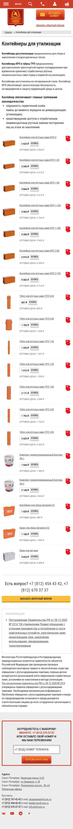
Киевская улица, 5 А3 (32, 778)
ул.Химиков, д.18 (30, 781)
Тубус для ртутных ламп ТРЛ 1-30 (36, 341)
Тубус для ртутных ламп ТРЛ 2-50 (36, 409)
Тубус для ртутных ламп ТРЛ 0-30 (36, 296)
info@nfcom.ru (37, 806)
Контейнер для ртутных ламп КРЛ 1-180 (40, 228)
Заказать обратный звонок (50, 25)
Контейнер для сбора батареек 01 (37, 505)
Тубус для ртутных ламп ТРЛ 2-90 (36, 432)
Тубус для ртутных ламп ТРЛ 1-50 (36, 364)
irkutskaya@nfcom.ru (40, 799)
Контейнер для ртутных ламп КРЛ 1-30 (39, 160)
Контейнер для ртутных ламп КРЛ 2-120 (40, 273)
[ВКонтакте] (4, 814)
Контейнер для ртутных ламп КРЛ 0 (37, 137)
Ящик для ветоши (28, 550)
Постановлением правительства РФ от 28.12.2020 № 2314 (33, 683)
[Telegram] (21, 814)
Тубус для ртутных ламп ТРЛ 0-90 (36, 318)
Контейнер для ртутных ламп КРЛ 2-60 (39, 250)
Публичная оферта (12, 789)
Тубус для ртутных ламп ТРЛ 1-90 (36, 386)
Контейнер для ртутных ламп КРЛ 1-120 (40, 205)
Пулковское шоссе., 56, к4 (35, 785)
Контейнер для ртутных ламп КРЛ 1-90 (39, 182)
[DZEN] (29, 814)
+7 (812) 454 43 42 (45, 583)
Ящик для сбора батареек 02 (34, 527)
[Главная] (16, 18)
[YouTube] (12, 814)
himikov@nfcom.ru (39, 803)
